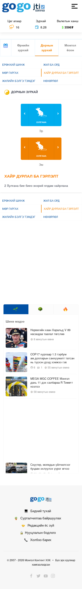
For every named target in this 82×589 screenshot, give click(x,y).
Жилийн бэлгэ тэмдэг (18, 81)
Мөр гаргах (10, 72)
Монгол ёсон (70, 47)
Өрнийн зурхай (23, 47)
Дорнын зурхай (47, 47)
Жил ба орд (51, 64)
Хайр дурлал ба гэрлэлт (61, 72)
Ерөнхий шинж (13, 64)
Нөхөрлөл (50, 81)
